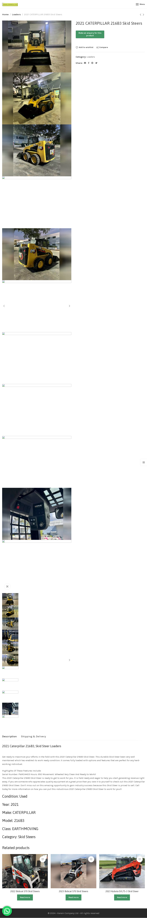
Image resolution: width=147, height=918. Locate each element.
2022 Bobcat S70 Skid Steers (25, 891)
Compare (103, 47)
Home (5, 14)
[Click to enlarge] (7, 586)
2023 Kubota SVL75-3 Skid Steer (122, 891)
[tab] (9, 736)
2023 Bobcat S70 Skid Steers (73, 891)
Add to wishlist (86, 47)
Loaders (16, 14)
